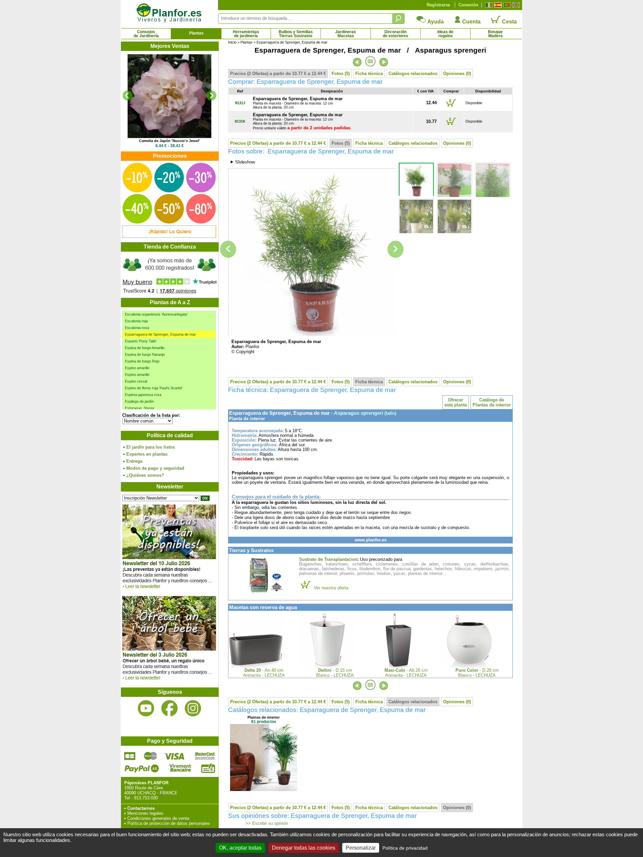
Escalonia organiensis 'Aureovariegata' (156, 314)
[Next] (211, 95)
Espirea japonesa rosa (143, 395)
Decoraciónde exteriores (395, 33)
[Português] (506, 5)
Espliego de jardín (139, 401)
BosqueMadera (495, 33)
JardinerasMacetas (345, 33)
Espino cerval (136, 381)
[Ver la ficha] (169, 96)
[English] (515, 5)
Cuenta (471, 21)
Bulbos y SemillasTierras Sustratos (296, 33)
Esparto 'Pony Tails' (141, 341)
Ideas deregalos (445, 33)
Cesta (509, 21)
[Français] (488, 5)
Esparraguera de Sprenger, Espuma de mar (160, 334)
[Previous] (128, 95)
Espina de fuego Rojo (142, 361)
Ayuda (435, 21)
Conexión (468, 4)
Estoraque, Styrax (139, 408)
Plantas (196, 33)
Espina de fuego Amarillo (144, 348)
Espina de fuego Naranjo (145, 354)
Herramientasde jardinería (246, 33)
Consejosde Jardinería (146, 33)
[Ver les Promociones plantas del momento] (169, 236)
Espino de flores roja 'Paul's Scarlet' (154, 388)
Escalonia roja (136, 321)
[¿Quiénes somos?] (169, 274)
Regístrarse (438, 4)
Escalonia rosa (137, 328)
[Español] (497, 5)
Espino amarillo (137, 368)
